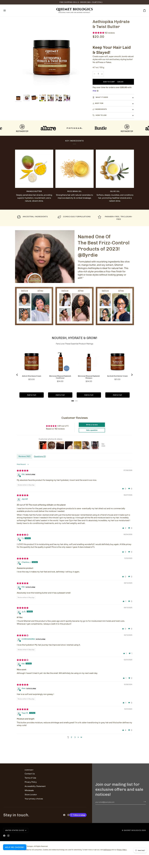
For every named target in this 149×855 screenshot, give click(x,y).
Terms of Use (30, 778)
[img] (22, 470)
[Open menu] (6, 10)
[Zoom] (19, 89)
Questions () (40, 456)
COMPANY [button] (29, 770)
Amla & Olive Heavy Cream (31, 376)
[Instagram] (68, 815)
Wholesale (29, 790)
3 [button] (74, 737)
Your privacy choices (34, 799)
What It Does (101, 97)
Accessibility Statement (35, 786)
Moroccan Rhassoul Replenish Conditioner (60, 377)
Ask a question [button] (92, 430)
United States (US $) (14, 830)
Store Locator (31, 794)
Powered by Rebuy (74, 403)
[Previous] (17, 375)
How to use (101, 115)
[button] (99, 33)
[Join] (144, 802)
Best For (99, 103)
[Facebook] (64, 815)
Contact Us (30, 773)
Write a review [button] (92, 425)
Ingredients (101, 109)
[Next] (132, 375)
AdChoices (107, 850)
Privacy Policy (31, 782)
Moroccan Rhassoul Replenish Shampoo (89, 377)
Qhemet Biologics (132, 830)
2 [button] (71, 737)
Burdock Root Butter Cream (117, 376)
